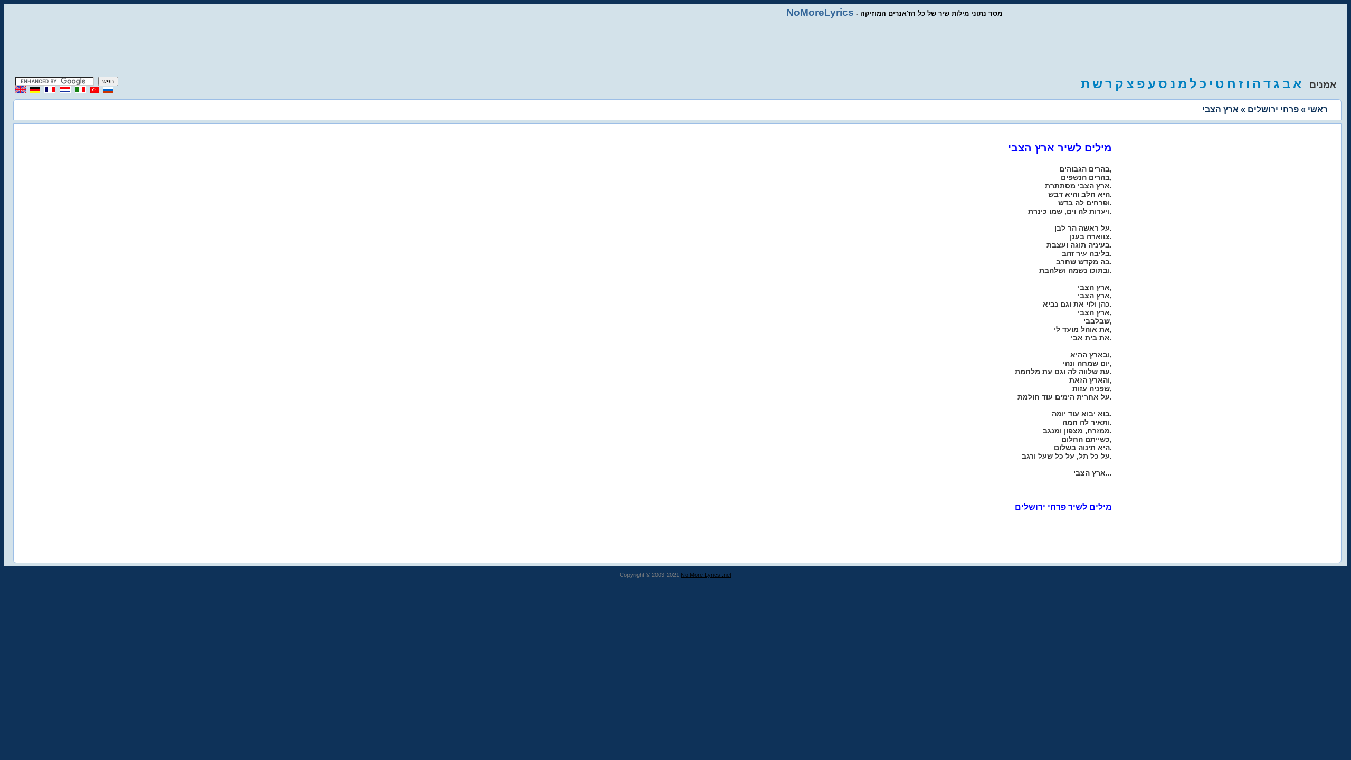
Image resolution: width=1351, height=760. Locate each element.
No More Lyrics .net (706, 575)
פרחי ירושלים (1273, 109)
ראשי (1318, 109)
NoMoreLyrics (820, 12)
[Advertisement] (675, 47)
